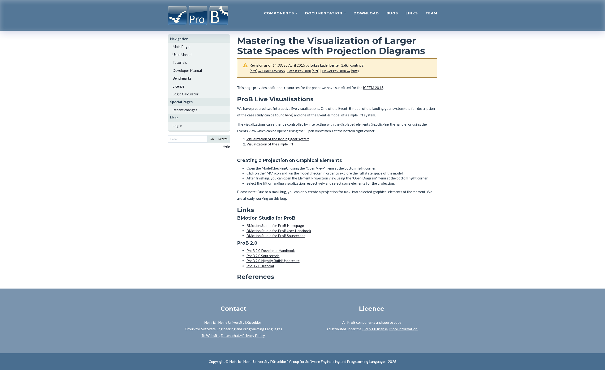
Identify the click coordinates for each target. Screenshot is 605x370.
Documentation (324, 13)
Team (431, 13)
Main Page (181, 46)
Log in (177, 125)
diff (315, 71)
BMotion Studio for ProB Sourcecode (275, 236)
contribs (356, 65)
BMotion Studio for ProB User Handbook (278, 231)
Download (366, 13)
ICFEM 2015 (373, 87)
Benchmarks (182, 78)
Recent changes (185, 110)
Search (223, 139)
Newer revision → (336, 71)
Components (279, 13)
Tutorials (180, 62)
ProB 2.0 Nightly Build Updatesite (273, 261)
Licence (178, 86)
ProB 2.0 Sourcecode (263, 256)
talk (345, 65)
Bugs (392, 13)
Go (212, 139)
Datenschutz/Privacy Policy (243, 335)
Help (226, 146)
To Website (210, 335)
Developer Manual (187, 70)
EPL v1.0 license (375, 329)
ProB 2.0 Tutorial (260, 266)
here (288, 115)
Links (412, 13)
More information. (403, 329)
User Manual (182, 54)
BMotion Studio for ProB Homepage (275, 225)
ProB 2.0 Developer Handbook (270, 250)
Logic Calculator (186, 94)
